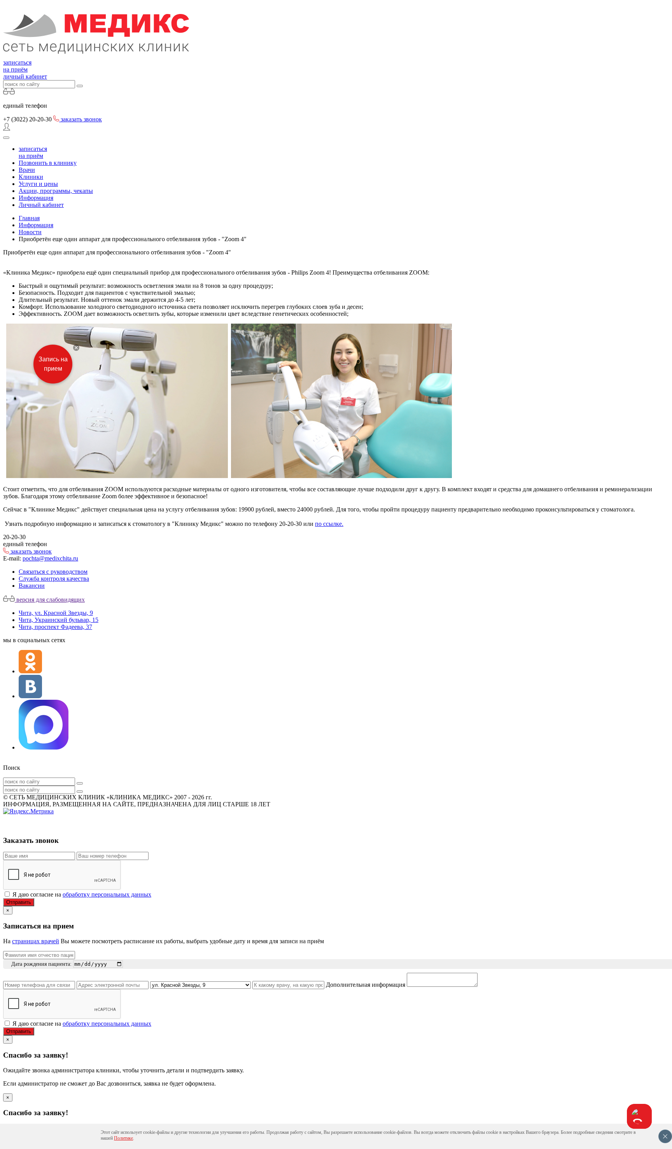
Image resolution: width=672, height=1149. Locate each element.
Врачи (27, 169)
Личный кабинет (41, 204)
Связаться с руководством (53, 571)
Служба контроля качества (54, 578)
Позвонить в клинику (48, 162)
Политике (123, 1138)
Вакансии (32, 585)
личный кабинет (25, 76)
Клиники (31, 176)
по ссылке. (329, 523)
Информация (36, 197)
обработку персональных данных (107, 894)
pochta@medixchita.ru (50, 558)
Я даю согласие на (81, 894)
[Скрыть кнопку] (76, 348)
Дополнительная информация (365, 984)
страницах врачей (35, 941)
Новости (30, 232)
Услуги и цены (38, 183)
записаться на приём (17, 66)
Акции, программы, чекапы (56, 190)
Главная (29, 218)
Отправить (18, 902)
